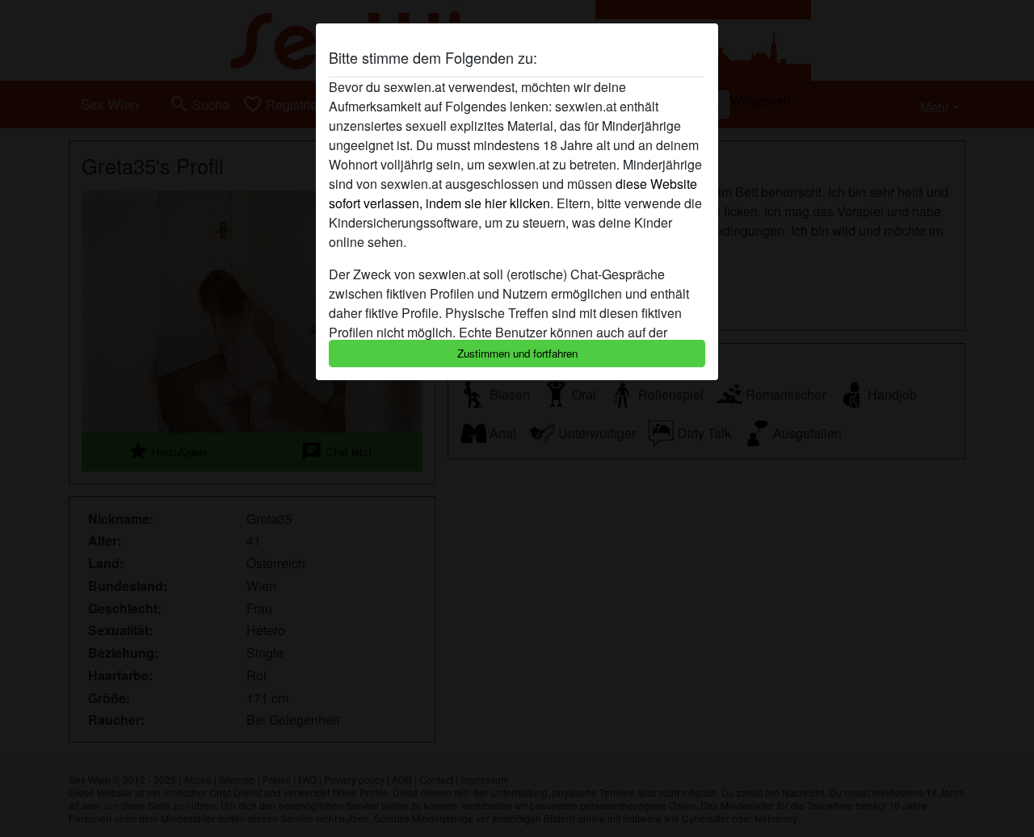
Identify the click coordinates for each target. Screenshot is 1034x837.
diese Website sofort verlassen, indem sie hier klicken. (513, 193)
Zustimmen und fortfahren (517, 353)
